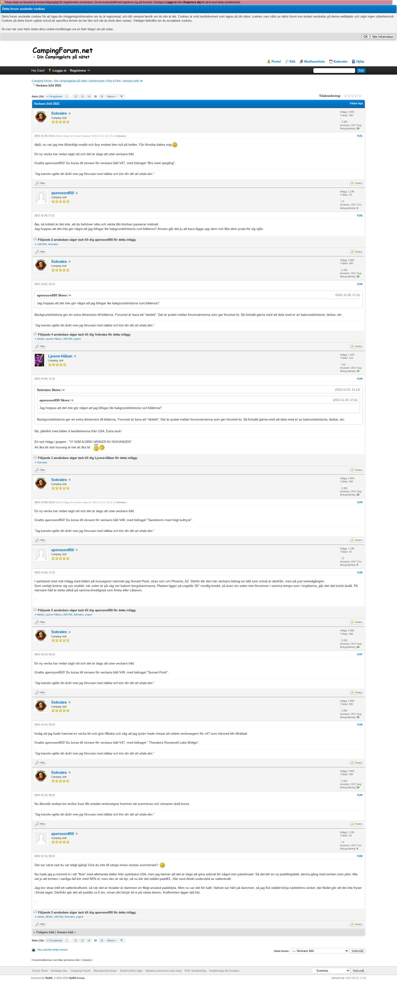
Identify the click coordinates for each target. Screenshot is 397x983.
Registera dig (192, 2)
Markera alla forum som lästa (164, 970)
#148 (360, 724)
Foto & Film (114, 81)
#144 (360, 378)
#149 (360, 795)
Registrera (78, 70)
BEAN (49, 916)
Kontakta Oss (59, 970)
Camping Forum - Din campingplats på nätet (59, 81)
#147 (360, 654)
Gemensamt (96, 81)
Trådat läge (356, 103)
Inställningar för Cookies (224, 970)
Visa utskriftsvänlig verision (52, 949)
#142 (360, 215)
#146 (360, 572)
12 (75, 96)
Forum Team (40, 970)
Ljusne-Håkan (53, 338)
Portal (276, 61)
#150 (360, 856)
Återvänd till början (105, 970)
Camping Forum (80, 970)
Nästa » (111, 96)
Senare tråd (65, 932)
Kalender (341, 61)
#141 (360, 135)
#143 (360, 284)
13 (82, 96)
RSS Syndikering (195, 970)
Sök (292, 61)
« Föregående (54, 96)
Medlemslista (314, 61)
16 (101, 96)
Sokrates (59, 113)
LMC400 (42, 244)
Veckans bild (131, 81)
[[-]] (35, 239)
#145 (360, 502)
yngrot (77, 338)
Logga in (170, 2)
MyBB (48, 978)
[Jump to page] (121, 96)
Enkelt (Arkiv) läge (131, 970)
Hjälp (360, 61)
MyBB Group (77, 978)
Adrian (40, 338)
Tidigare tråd (45, 932)
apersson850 (62, 193)
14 (89, 96)
